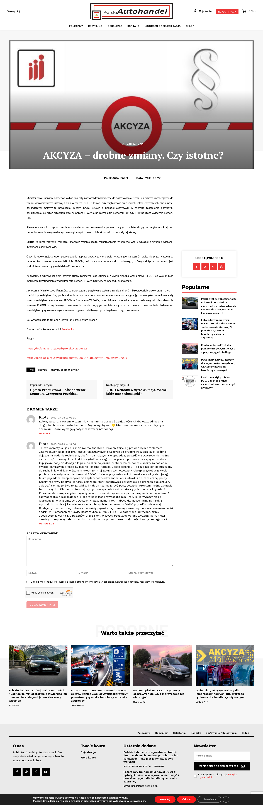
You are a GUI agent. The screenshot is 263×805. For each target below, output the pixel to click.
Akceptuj (165, 799)
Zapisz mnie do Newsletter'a (218, 766)
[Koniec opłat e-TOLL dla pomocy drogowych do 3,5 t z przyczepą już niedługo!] (190, 348)
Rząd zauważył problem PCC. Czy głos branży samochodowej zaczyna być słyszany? (218, 383)
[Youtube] (46, 772)
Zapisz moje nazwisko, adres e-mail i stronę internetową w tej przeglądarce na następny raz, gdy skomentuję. (98, 581)
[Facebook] (196, 266)
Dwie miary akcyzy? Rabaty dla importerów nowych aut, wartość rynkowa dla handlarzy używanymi (218, 365)
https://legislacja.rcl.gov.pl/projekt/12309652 (56, 348)
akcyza (42, 369)
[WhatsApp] (221, 266)
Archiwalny (133, 143)
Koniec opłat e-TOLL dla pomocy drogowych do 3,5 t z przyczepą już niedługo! (218, 348)
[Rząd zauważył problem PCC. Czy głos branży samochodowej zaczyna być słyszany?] (190, 381)
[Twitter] (205, 266)
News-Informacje (133, 786)
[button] (14, 11)
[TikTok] (26, 772)
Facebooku (68, 329)
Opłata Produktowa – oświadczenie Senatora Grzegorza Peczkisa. (58, 392)
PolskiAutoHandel (116, 178)
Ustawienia (209, 799)
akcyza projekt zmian (65, 369)
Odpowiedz (46, 433)
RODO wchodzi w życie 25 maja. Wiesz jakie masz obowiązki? (136, 392)
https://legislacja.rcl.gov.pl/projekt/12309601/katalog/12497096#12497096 (76, 357)
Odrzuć (186, 799)
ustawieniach (137, 801)
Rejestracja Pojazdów (137, 766)
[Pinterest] (213, 266)
